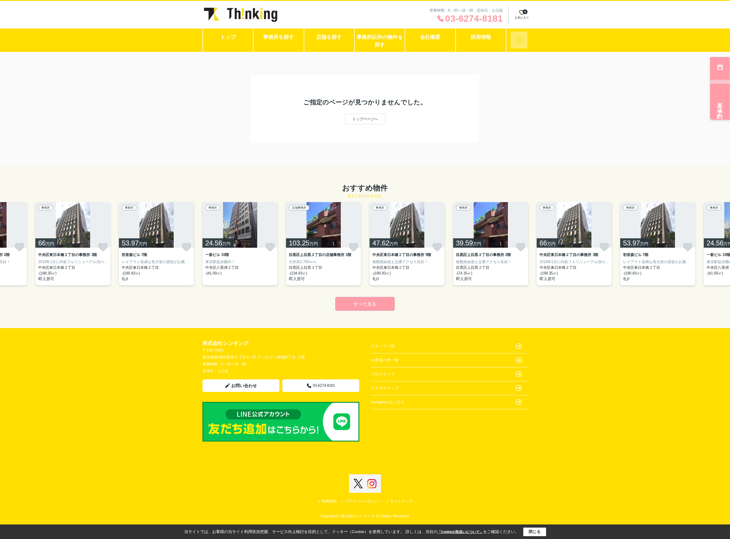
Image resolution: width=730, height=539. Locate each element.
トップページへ (365, 119)
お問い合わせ (244, 385)
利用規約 (329, 501)
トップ (228, 37)
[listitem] (240, 243)
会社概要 (430, 37)
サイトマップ (401, 501)
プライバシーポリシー (363, 501)
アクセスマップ (385, 388)
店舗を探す (329, 37)
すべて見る (365, 304)
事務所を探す (278, 37)
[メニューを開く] (519, 40)
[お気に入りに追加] (19, 247)
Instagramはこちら (388, 402)
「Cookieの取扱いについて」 (460, 532)
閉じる (535, 531)
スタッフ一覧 (383, 346)
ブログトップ (383, 374)
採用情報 (481, 37)
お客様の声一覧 (385, 360)
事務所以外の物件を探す (380, 41)
